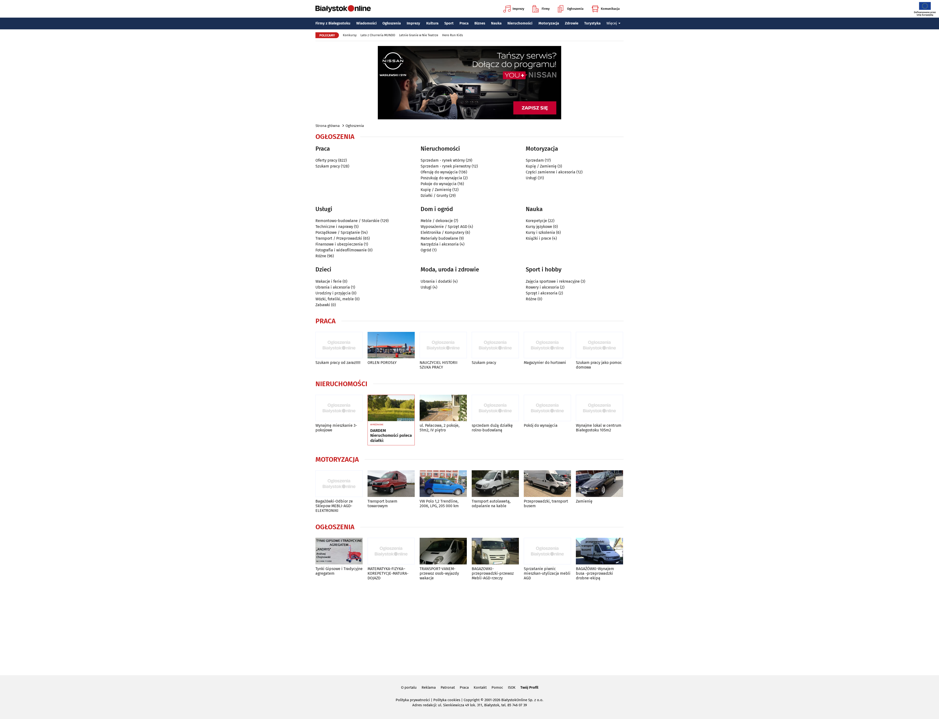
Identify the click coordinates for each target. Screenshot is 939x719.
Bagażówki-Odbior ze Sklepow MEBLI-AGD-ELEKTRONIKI (334, 506)
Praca (464, 23)
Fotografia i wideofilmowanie (341, 250)
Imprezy (518, 9)
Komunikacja (610, 9)
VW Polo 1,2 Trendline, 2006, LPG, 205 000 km (439, 503)
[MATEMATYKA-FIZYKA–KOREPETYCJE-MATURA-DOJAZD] (391, 551)
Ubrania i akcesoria (332, 287)
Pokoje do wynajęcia (439, 183)
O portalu (409, 687)
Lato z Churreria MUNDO (377, 35)
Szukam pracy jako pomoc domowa (599, 365)
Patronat (448, 687)
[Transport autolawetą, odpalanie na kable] (495, 483)
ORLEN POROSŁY (382, 362)
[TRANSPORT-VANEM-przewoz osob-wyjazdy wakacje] (443, 551)
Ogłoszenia (575, 9)
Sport (449, 23)
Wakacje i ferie (328, 281)
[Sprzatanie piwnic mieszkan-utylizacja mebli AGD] (547, 551)
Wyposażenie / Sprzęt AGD (444, 226)
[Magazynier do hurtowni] (547, 345)
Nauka (496, 23)
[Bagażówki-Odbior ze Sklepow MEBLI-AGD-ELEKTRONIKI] (339, 483)
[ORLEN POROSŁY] (391, 345)
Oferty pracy (326, 160)
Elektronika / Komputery (442, 232)
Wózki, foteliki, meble (334, 299)
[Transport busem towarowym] (391, 483)
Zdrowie (571, 23)
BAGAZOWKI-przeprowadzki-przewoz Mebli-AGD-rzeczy (493, 573)
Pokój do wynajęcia (541, 425)
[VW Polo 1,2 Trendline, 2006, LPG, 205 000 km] (443, 483)
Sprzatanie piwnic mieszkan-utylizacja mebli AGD (547, 573)
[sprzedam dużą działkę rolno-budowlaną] (495, 408)
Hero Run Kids (452, 35)
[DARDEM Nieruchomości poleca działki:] (391, 408)
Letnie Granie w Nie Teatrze (418, 35)
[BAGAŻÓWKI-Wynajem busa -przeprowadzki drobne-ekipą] (599, 551)
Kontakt (480, 687)
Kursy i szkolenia (540, 232)
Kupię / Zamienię (436, 189)
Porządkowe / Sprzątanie (337, 232)
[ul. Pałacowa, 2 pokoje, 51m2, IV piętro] (443, 408)
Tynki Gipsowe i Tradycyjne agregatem (339, 571)
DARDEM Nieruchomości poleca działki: (391, 435)
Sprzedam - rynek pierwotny (446, 166)
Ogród (426, 250)
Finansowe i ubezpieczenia (339, 244)
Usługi (531, 178)
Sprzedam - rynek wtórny (443, 160)
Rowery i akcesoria (542, 287)
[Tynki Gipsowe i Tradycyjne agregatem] (339, 551)
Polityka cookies (446, 700)
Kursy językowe (539, 226)
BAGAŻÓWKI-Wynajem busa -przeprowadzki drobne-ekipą (595, 573)
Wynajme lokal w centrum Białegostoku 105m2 (598, 427)
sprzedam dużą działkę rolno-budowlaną (492, 427)
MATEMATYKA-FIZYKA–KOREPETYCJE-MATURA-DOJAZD (388, 573)
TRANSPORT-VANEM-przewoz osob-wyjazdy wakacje (439, 573)
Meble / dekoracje (437, 220)
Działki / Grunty (434, 195)
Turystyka (592, 23)
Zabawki (322, 305)
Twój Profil (529, 687)
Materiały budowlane (439, 238)
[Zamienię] (599, 483)
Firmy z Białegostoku (332, 23)
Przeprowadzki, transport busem (546, 503)
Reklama (429, 687)
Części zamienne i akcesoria (550, 172)
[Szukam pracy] (495, 345)
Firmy (546, 9)
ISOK (511, 687)
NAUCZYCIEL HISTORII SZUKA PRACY (439, 365)
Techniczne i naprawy (334, 226)
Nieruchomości (519, 23)
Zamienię (584, 501)
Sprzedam (535, 160)
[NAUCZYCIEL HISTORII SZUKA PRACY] (443, 345)
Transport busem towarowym (382, 503)
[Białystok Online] (343, 8)
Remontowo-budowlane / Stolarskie (347, 220)
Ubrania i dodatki (436, 281)
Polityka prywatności (413, 700)
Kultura (432, 23)
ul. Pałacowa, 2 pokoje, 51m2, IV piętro (439, 427)
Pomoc (497, 687)
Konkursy (350, 35)
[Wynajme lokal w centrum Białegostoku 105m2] (599, 408)
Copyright (472, 700)
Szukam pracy (327, 166)
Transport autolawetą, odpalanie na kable (491, 503)
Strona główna (327, 126)
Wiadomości (366, 23)
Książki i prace (538, 238)
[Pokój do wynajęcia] (547, 408)
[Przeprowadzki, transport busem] (547, 483)
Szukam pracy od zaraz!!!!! (337, 362)
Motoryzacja (548, 23)
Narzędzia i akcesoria (440, 244)
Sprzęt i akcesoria (542, 293)
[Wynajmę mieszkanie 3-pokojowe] (339, 408)
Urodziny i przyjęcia (333, 293)
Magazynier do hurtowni (545, 362)
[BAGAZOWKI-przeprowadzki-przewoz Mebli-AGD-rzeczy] (495, 551)
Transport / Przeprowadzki (338, 238)
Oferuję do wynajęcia (439, 172)
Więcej (611, 23)
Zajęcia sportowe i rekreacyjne (553, 281)
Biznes (479, 23)
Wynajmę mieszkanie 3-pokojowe (336, 427)
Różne (320, 256)
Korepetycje (536, 220)
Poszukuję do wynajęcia (441, 178)
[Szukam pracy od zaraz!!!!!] (339, 345)
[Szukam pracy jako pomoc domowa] (599, 345)
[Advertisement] (469, 626)
